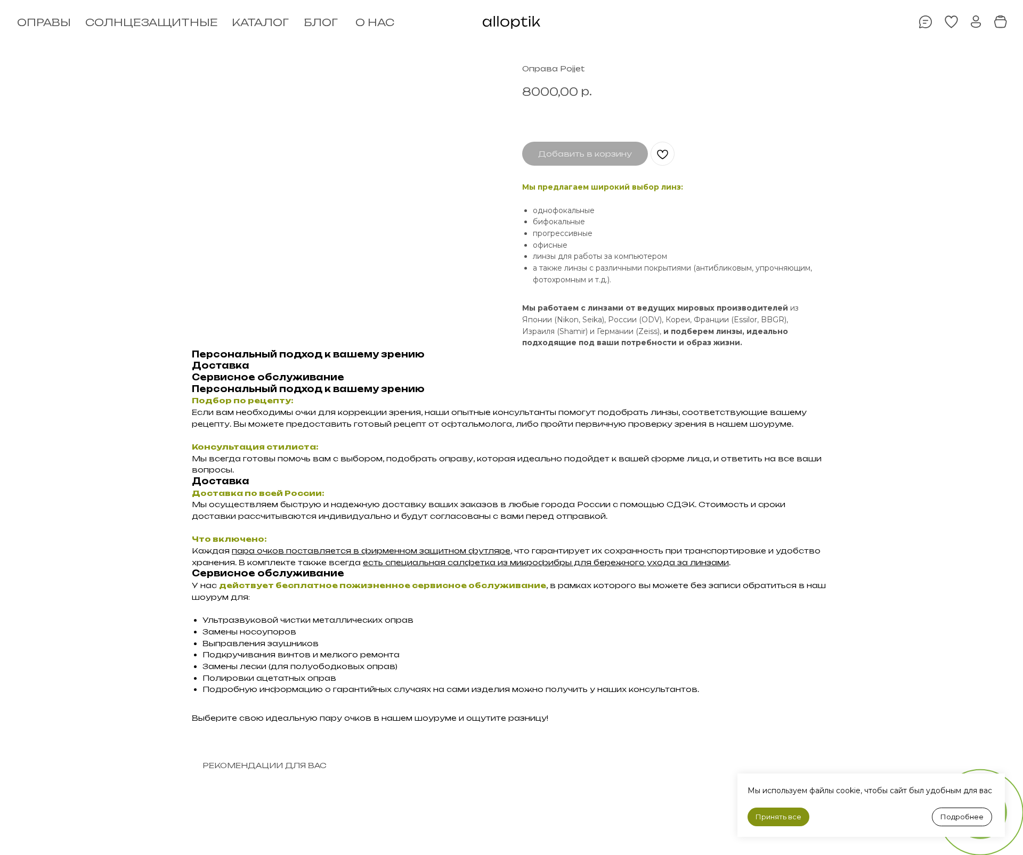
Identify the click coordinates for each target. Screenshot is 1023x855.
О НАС (374, 22)
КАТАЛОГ (260, 22)
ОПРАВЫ (44, 22)
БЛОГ (321, 22)
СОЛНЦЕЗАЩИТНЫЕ (151, 22)
